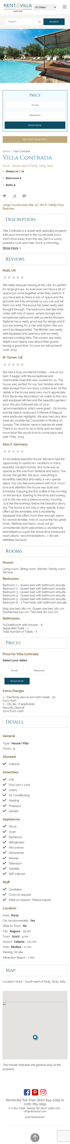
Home (6, 151)
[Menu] (64, 7)
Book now (17, 681)
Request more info (35, 139)
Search (54, 21)
